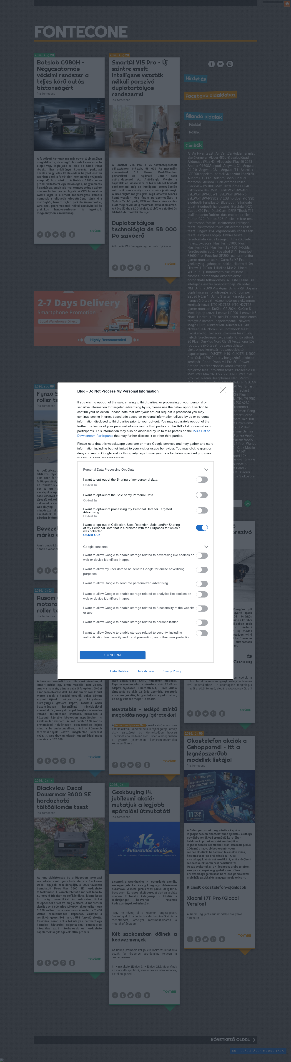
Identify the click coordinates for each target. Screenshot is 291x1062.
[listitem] (145, 469)
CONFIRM (112, 655)
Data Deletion (120, 671)
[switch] (202, 480)
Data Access (145, 671)
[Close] (224, 391)
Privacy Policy (171, 671)
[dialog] (145, 531)
